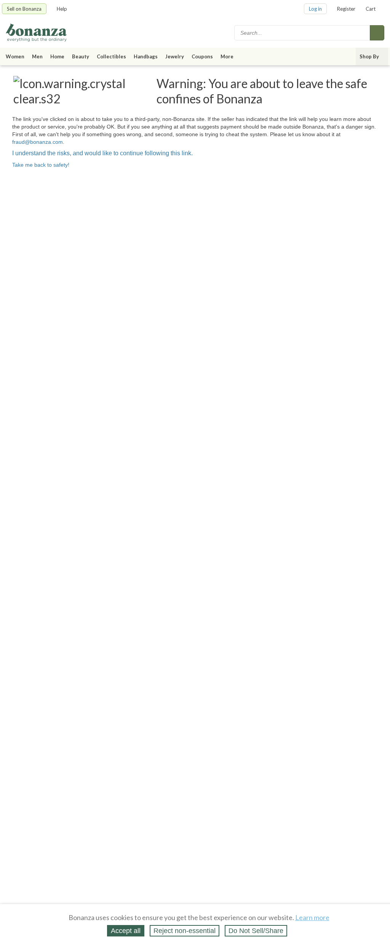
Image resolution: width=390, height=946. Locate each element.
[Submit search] (377, 32)
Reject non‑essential (184, 931)
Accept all (126, 931)
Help (62, 9)
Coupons (202, 56)
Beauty (80, 56)
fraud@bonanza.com (37, 142)
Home (57, 56)
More (227, 56)
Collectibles (111, 56)
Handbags (146, 56)
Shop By (369, 56)
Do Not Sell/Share (256, 931)
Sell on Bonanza (24, 9)
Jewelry (174, 56)
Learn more (312, 917)
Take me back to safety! (40, 165)
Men (37, 56)
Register (346, 9)
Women (15, 56)
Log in (315, 9)
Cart (371, 9)
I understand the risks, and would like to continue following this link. (102, 153)
